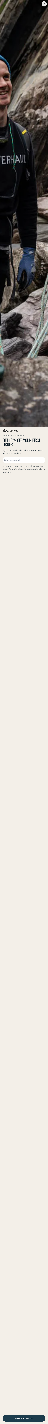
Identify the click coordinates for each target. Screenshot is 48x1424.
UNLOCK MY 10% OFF (24, 1418)
